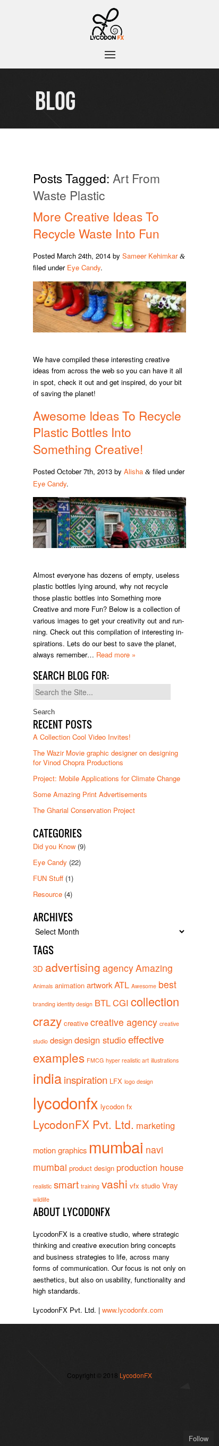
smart (66, 1184)
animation (70, 985)
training (90, 1186)
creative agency (123, 1022)
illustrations (165, 1060)
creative (76, 1023)
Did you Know (54, 846)
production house (149, 1167)
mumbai (116, 1146)
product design (91, 1168)
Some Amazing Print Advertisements (90, 794)
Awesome (143, 986)
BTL (103, 1002)
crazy (47, 1020)
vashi (115, 1184)
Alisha (133, 471)
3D (38, 968)
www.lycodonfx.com (132, 1310)
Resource (47, 894)
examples (59, 1057)
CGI (121, 1002)
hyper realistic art (127, 1060)
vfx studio (145, 1185)
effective (146, 1039)
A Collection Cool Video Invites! (82, 737)
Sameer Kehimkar (150, 256)
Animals (43, 986)
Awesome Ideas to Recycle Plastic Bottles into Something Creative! (107, 432)
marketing (155, 1125)
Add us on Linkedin (94, 1413)
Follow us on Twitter (94, 1396)
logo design (138, 1081)
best (167, 984)
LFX (116, 1081)
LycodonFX (136, 1375)
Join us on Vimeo (125, 1396)
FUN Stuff (48, 878)
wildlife (41, 1199)
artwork (99, 984)
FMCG (95, 1060)
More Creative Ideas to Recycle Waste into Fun (96, 225)
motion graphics (60, 1150)
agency (118, 967)
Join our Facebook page (109, 1396)
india (47, 1078)
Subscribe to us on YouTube (109, 1413)
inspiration (85, 1079)
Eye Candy (83, 267)
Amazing (154, 967)
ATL (121, 984)
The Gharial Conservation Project (84, 810)
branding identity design (62, 1004)
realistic (42, 1186)
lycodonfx (65, 1102)
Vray (170, 1185)
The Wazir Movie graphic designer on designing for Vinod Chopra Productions (105, 757)
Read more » (116, 654)
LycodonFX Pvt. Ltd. (83, 1124)
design (61, 1040)
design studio (100, 1039)
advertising (72, 967)
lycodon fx (116, 1106)
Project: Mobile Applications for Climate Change (106, 778)
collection (155, 1001)
